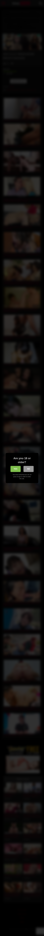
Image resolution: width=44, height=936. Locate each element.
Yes (15, 469)
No (28, 469)
